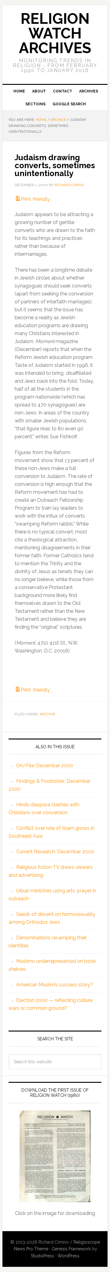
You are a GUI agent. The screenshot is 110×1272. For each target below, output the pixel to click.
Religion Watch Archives (55, 33)
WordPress (68, 1255)
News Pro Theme (31, 1248)
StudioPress (42, 1255)
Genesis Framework (71, 1248)
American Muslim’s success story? (54, 985)
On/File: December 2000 (44, 765)
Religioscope (87, 1242)
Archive (47, 714)
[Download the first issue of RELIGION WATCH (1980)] (55, 1156)
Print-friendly (35, 199)
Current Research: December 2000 (55, 852)
